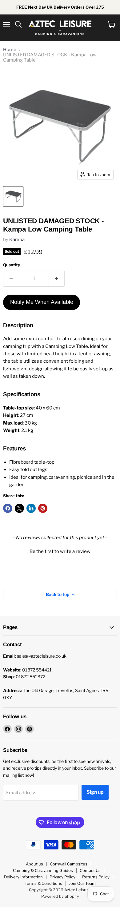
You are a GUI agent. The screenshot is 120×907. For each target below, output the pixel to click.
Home (9, 49)
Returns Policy (96, 876)
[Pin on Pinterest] (42, 508)
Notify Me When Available (41, 302)
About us (34, 863)
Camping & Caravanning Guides (43, 870)
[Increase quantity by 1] (57, 279)
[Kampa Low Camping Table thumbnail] (13, 196)
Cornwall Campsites (68, 863)
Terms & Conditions (43, 883)
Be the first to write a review (60, 551)
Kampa (17, 239)
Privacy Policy (62, 876)
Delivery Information (23, 876)
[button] (60, 551)
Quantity (11, 265)
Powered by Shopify (60, 896)
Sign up (95, 792)
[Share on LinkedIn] (31, 508)
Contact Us (90, 870)
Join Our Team (82, 883)
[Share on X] (19, 508)
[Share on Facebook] (7, 508)
